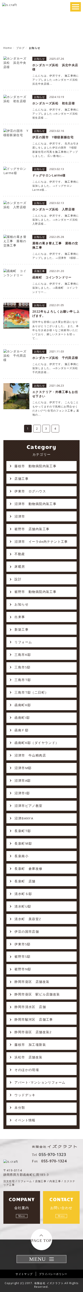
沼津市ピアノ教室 (28, 805)
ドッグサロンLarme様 (49, 175)
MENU (37, 1259)
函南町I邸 (22, 717)
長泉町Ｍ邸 (23, 843)
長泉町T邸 (22, 831)
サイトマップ (24, 1274)
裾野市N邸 (22, 969)
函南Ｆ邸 (21, 730)
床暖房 (19, 566)
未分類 (19, 1107)
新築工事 (21, 629)
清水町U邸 (22, 906)
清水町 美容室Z (27, 919)
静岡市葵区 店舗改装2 (33, 1032)
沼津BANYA (23, 818)
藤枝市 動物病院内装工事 (35, 466)
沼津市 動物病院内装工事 (35, 504)
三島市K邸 (22, 654)
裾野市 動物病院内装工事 (35, 591)
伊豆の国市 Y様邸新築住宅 (53, 137)
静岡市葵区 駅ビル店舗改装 (37, 994)
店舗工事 (21, 478)
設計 (17, 579)
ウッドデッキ (24, 1095)
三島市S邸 (22, 667)
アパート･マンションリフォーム (39, 1082)
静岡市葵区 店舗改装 (31, 981)
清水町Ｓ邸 (23, 894)
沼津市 (19, 516)
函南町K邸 (22, 705)
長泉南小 (21, 856)
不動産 (19, 554)
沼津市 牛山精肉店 (30, 755)
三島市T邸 (22, 680)
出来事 (19, 617)
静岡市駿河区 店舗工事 (33, 1019)
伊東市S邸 (22, 944)
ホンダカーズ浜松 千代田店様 (55, 358)
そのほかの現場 (26, 1070)
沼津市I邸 (22, 793)
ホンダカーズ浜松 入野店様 (53, 209)
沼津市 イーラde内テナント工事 (41, 541)
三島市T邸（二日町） (31, 692)
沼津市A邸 (22, 780)
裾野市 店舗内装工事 (31, 529)
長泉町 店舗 (24, 881)
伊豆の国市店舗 (26, 931)
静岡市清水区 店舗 (30, 1007)
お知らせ (21, 604)
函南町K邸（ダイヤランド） (36, 743)
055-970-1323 (52, 1154)
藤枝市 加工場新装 (30, 1044)
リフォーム (23, 642)
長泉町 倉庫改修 (28, 868)
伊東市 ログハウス (30, 491)
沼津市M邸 (22, 768)
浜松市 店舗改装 (28, 1057)
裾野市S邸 (22, 956)
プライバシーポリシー (53, 1274)
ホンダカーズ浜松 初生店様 (53, 103)
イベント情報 (24, 1120)
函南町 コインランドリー (52, 277)
